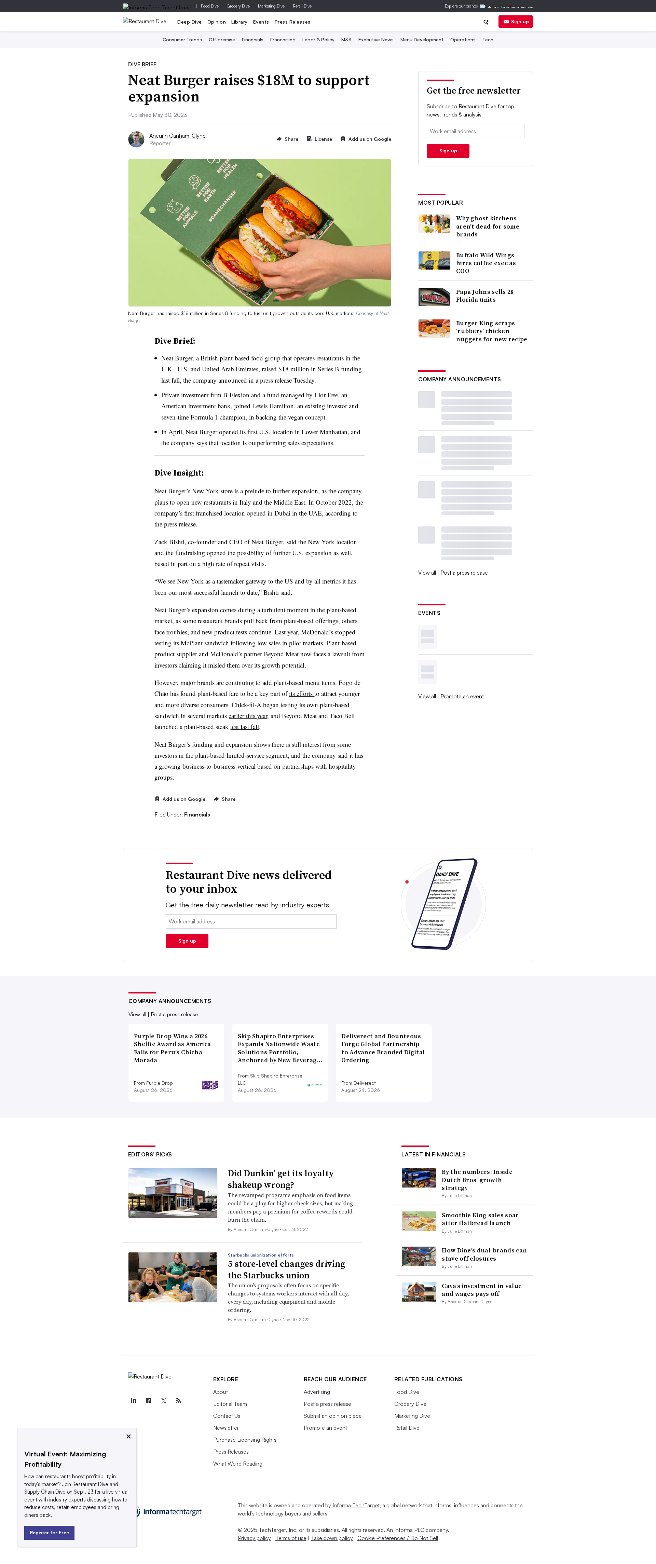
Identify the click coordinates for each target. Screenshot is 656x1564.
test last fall (244, 726)
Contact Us (226, 1415)
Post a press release (464, 572)
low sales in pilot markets (290, 643)
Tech (487, 39)
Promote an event (462, 696)
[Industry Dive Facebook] (148, 1401)
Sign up (520, 21)
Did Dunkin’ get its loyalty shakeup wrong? (281, 1179)
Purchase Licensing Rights (244, 1439)
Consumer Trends (182, 39)
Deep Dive (189, 22)
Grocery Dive (238, 6)
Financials (252, 39)
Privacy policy (254, 1538)
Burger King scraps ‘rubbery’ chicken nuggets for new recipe (492, 331)
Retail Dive (302, 6)
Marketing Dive (271, 6)
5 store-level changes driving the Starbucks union (286, 1269)
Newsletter (226, 1427)
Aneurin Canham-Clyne (177, 135)
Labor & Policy (318, 39)
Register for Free (49, 1532)
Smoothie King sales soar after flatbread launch (480, 1219)
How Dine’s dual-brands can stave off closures (484, 1254)
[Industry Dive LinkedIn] (133, 1401)
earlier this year (248, 715)
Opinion (216, 22)
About (220, 1391)
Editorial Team (230, 1403)
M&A (346, 39)
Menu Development (421, 39)
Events (261, 22)
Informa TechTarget (356, 1505)
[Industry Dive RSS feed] (179, 1401)
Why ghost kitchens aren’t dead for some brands (487, 226)
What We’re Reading (237, 1463)
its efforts (301, 693)
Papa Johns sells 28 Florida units (485, 296)
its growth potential (279, 665)
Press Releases (293, 22)
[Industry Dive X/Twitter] (163, 1401)
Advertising (317, 1391)
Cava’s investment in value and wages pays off (482, 1289)
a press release (274, 380)
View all (427, 572)
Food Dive (210, 6)
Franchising (283, 39)
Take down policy (332, 1538)
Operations (463, 39)
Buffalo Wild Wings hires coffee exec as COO (486, 263)
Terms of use (290, 1538)
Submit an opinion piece (333, 1415)
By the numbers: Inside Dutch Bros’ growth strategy (477, 1179)
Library (239, 22)
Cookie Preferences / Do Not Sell (397, 1538)
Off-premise (222, 39)
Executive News (376, 39)
